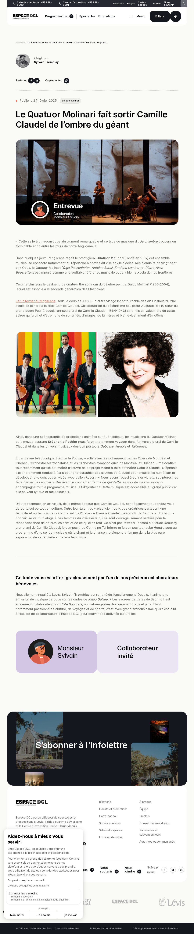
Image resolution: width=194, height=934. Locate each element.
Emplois (144, 816)
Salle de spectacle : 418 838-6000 (34, 3)
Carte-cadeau (142, 3)
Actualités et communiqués (157, 841)
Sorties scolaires (110, 823)
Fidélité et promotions (113, 809)
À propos (145, 802)
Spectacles (87, 16)
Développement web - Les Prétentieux (155, 928)
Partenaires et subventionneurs (150, 832)
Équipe (143, 809)
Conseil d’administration (154, 823)
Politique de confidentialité (106, 928)
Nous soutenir (169, 3)
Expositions (106, 16)
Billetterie (118, 3)
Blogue (131, 3)
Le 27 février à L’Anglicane (36, 301)
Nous (106, 869)
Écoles (157, 3)
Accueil (20, 42)
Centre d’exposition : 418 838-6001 (81, 3)
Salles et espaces (110, 830)
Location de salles (111, 837)
